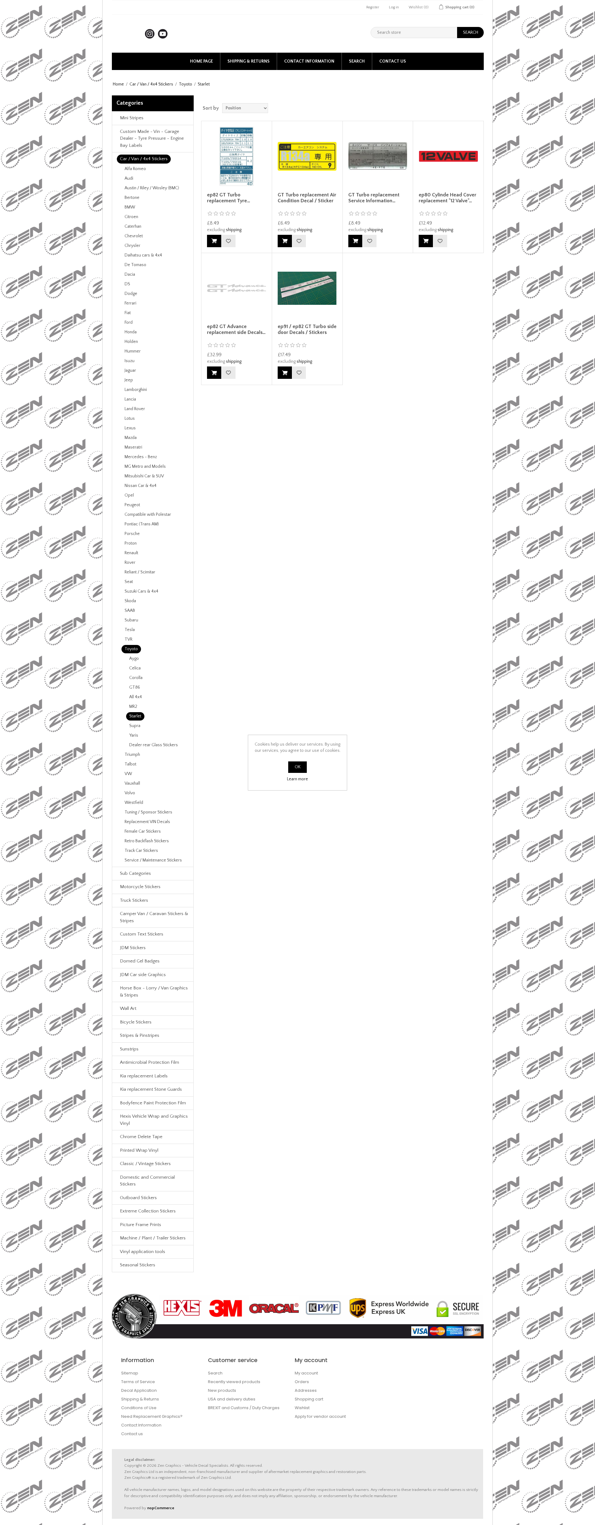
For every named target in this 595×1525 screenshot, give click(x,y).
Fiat (128, 312)
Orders (302, 1382)
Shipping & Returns (248, 61)
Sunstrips (129, 1049)
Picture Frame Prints (140, 1224)
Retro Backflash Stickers (147, 841)
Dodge (131, 293)
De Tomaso (135, 264)
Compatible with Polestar (148, 514)
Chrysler (132, 245)
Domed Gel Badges (140, 961)
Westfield (134, 802)
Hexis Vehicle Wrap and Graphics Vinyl (154, 1120)
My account (306, 1373)
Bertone (132, 197)
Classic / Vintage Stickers (145, 1163)
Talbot (130, 764)
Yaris (133, 735)
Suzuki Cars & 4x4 (141, 591)
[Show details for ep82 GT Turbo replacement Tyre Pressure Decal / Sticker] (236, 156)
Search (357, 61)
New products (222, 1390)
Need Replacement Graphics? (152, 1416)
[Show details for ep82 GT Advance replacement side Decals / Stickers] (236, 288)
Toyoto (185, 84)
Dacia (130, 274)
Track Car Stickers (141, 850)
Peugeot (132, 504)
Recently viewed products (234, 1382)
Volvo (130, 793)
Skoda (130, 600)
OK (298, 767)
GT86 (134, 687)
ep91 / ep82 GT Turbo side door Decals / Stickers (307, 329)
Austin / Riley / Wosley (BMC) (152, 188)
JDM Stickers (133, 947)
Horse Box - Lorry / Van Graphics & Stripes (154, 991)
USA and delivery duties (231, 1399)
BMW (130, 207)
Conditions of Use (138, 1408)
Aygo (134, 658)
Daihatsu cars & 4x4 (143, 255)
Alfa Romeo (135, 168)
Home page (201, 61)
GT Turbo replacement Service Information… (373, 198)
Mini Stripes (131, 118)
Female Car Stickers (143, 831)
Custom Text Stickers (141, 934)
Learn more (297, 779)
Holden (131, 341)
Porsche (132, 533)
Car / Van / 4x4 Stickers (151, 84)
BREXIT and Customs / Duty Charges (244, 1408)
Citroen (131, 216)
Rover (130, 562)
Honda (131, 332)
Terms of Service (138, 1382)
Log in (394, 7)
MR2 (133, 706)
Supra (134, 725)
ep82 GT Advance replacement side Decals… (236, 329)
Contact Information (309, 61)
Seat (129, 581)
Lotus (130, 418)
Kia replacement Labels (144, 1076)
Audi (129, 178)
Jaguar (130, 370)
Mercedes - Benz (141, 456)
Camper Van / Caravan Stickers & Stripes (154, 917)
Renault (131, 552)
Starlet (135, 716)
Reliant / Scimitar (140, 572)
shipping (233, 229)
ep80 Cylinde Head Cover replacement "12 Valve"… (447, 198)
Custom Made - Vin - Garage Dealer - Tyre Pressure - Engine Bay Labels (152, 138)
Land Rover (135, 408)
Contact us (392, 61)
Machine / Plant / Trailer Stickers (153, 1238)
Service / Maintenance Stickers (153, 860)
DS (127, 284)
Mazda (131, 437)
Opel (129, 495)
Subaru (131, 620)
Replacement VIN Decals (147, 821)
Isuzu (129, 360)
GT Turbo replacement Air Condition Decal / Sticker (307, 198)
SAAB (130, 610)
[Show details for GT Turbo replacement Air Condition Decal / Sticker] (307, 156)
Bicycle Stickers (136, 1022)
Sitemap (129, 1373)
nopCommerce (160, 1508)
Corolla (136, 677)
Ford (129, 322)
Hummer (133, 351)
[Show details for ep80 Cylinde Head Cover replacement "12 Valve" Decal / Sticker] (448, 156)
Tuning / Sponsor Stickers (148, 812)
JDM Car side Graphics (143, 974)
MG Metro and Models (145, 466)
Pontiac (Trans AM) (142, 524)
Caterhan (133, 226)
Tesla (130, 629)
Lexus (130, 428)
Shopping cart (309, 1399)
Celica (135, 668)
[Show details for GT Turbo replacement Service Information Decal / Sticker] (377, 156)
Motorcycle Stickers (140, 886)
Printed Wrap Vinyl (139, 1150)
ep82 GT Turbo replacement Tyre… (228, 198)
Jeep (129, 380)
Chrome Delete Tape (141, 1136)
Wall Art (128, 1008)
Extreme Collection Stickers (148, 1211)
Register (372, 7)
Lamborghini (136, 389)
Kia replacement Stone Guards (151, 1089)
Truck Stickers (134, 900)
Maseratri (133, 447)
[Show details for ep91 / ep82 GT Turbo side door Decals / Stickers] (307, 288)
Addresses (306, 1390)
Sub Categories (135, 873)
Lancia (130, 399)
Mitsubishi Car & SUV (144, 476)
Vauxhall (132, 783)
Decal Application (139, 1390)
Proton (131, 543)
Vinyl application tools (142, 1251)
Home (118, 84)
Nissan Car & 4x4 (140, 485)
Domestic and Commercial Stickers (147, 1181)
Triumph (132, 754)
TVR (128, 639)
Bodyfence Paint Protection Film (153, 1103)
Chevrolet (134, 236)
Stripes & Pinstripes (139, 1035)
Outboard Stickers (138, 1197)
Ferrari (130, 303)
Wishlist (302, 1408)
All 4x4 (135, 697)
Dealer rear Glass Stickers (153, 745)
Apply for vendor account (320, 1416)
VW (128, 773)
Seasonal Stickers (137, 1265)
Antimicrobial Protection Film (149, 1062)
